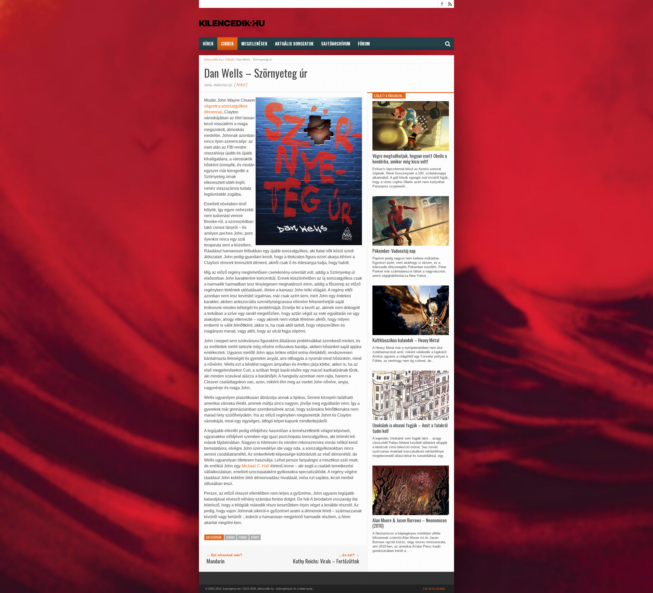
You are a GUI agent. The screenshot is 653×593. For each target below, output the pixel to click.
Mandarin (215, 561)
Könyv (255, 537)
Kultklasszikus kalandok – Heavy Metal (405, 340)
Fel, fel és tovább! (434, 588)
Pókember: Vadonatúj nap (394, 251)
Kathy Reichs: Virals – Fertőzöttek (326, 561)
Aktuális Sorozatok (294, 44)
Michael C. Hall (255, 466)
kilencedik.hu (213, 59)
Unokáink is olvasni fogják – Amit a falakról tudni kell (410, 428)
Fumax (243, 537)
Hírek (208, 44)
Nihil (240, 85)
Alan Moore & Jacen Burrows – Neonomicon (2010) (409, 523)
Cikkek (227, 44)
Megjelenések (254, 44)
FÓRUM (364, 44)
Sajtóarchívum (335, 44)
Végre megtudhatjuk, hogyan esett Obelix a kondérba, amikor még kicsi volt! (409, 158)
